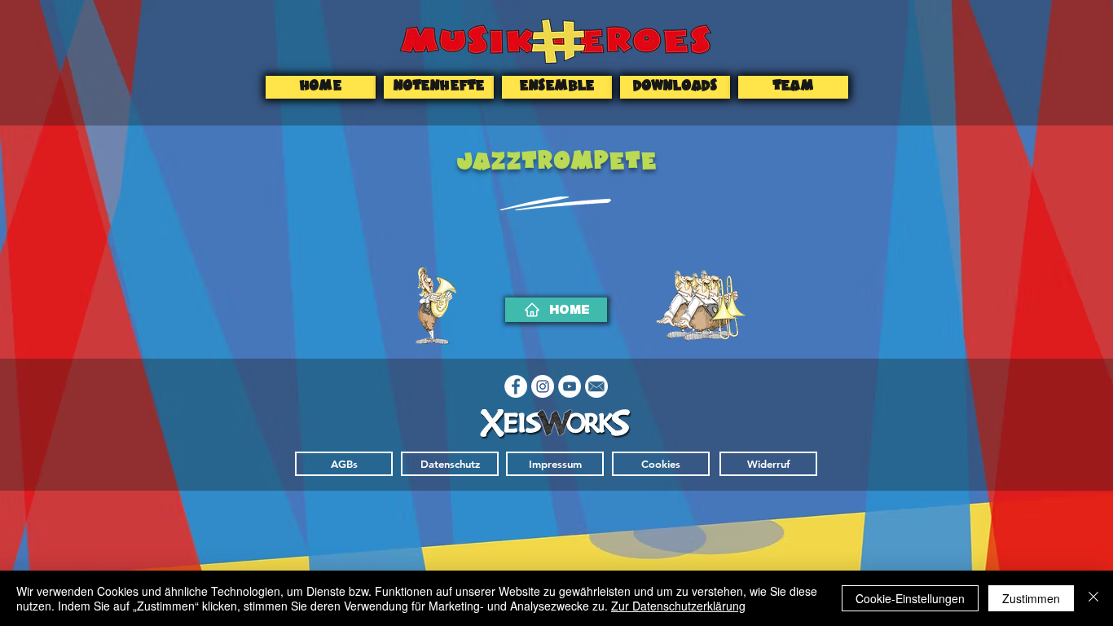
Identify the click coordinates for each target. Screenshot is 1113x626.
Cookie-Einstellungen (910, 598)
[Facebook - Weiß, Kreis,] (515, 386)
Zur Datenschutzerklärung (678, 605)
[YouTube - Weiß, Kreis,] (569, 386)
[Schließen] (1093, 598)
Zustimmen (1031, 598)
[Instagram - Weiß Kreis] (542, 386)
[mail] (596, 386)
